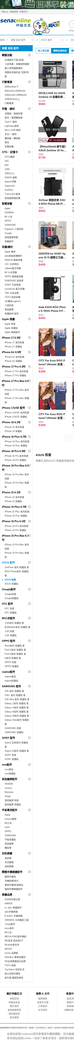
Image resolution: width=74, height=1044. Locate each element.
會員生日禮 (42, 1002)
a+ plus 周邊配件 (13, 907)
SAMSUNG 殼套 (13, 728)
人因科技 (9, 305)
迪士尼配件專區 (12, 973)
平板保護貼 (10, 839)
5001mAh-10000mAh (15, 91)
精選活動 (7, 55)
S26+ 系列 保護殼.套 (15, 695)
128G (7, 169)
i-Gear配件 (10, 924)
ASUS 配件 (46, 40)
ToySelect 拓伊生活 (14, 969)
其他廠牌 (9, 309)
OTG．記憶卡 (10, 152)
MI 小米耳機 (11, 272)
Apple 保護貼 (11, 328)
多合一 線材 (11, 134)
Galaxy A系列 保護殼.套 (17, 711)
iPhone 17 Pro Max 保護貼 (17, 400)
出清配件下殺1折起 (14, 60)
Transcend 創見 (12, 194)
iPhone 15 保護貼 (13, 501)
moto (7, 827)
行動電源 (7, 81)
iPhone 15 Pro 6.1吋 (13, 521)
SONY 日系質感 (13, 284)
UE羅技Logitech (13, 301)
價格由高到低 (60, 50)
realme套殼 (10, 676)
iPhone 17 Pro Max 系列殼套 (17, 392)
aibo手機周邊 (11, 911)
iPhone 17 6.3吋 (11, 337)
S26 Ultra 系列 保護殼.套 (17, 699)
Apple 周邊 (8, 319)
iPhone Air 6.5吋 (11, 352)
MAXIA (8, 949)
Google (8, 233)
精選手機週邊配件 (12, 871)
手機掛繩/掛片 (12, 881)
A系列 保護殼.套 (13, 658)
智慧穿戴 (7, 203)
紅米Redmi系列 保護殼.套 (17, 627)
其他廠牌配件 (9, 779)
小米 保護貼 (11, 635)
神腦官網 (14, 998)
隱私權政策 (14, 1013)
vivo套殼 (9, 769)
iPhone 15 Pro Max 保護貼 (17, 555)
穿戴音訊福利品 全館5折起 (17, 74)
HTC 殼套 (9, 608)
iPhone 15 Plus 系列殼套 (17, 511)
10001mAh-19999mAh (16, 95)
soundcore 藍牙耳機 (15, 289)
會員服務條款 (14, 1010)
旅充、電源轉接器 (14, 117)
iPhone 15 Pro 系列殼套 (16, 526)
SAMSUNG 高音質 (14, 280)
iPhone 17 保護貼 (13, 346)
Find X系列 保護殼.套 (15, 650)
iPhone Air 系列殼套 (14, 357)
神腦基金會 (14, 1002)
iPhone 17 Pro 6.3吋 (13, 366)
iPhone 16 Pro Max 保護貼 (17, 484)
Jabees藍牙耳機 (13, 268)
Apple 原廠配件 (12, 332)
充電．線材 (8, 108)
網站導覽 (14, 1017)
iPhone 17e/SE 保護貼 (16, 416)
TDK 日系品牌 (12, 293)
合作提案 (42, 1010)
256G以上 (9, 173)
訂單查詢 (42, 1006)
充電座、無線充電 (14, 113)
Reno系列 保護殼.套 (15, 645)
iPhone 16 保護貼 (13, 431)
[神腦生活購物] (30, 25)
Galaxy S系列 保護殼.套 (17, 707)
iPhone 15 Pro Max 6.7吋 (15, 537)
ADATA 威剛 (11, 177)
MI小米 (8, 823)
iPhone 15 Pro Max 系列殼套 (17, 546)
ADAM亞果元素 (12, 899)
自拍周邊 (7, 853)
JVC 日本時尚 (12, 264)
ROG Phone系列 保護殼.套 (17, 573)
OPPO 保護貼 (12, 666)
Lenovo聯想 (10, 819)
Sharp (7, 796)
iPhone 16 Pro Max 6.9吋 (15, 467)
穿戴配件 (9, 241)
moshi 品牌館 (11, 953)
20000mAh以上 (12, 99)
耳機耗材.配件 (12, 313)
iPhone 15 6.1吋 (11, 492)
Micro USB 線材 (13, 130)
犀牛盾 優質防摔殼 (14, 977)
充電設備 (9, 146)
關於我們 (14, 1006)
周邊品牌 (7, 894)
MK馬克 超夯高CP (14, 940)
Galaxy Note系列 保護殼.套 (17, 722)
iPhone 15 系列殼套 (14, 497)
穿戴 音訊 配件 (18, 40)
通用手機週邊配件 (14, 889)
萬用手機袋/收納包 (14, 885)
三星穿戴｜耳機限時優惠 (17, 64)
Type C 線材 (11, 121)
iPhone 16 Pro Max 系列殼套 (17, 476)
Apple (7, 208)
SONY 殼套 (10, 755)
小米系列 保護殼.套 (14, 623)
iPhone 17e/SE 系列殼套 (17, 412)
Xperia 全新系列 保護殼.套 (17, 744)
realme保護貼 (11, 680)
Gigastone (10, 185)
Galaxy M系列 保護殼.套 (17, 716)
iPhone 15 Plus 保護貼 (16, 515)
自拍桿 (8, 858)
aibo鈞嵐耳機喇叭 (13, 256)
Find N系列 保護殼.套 (15, 654)
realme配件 (8, 671)
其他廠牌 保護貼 (13, 804)
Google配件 (9, 589)
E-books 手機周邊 (14, 916)
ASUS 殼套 (10, 579)
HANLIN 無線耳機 (13, 260)
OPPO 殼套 (10, 662)
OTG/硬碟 (10, 157)
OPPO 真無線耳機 (14, 276)
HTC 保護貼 (11, 612)
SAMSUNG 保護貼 (14, 732)
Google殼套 (10, 594)
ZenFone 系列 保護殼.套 (17, 567)
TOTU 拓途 (10, 965)
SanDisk (9, 190)
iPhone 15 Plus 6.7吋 (14, 506)
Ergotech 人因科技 (14, 229)
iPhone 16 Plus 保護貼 (16, 445)
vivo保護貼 (10, 773)
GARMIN (9, 212)
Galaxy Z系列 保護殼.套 (17, 703)
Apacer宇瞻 (10, 181)
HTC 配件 (7, 603)
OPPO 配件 (8, 640)
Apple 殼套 (10, 324)
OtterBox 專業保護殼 (15, 957)
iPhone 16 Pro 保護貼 (15, 460)
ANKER (8, 903)
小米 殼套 (9, 631)
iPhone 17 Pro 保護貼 (15, 375)
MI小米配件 (8, 618)
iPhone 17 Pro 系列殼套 (16, 371)
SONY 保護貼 (11, 759)
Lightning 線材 (12, 126)
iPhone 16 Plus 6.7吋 (14, 436)
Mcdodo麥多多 (12, 944)
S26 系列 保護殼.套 (14, 691)
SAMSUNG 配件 (11, 686)
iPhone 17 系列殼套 (14, 342)
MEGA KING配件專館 (15, 936)
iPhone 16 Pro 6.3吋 (13, 451)
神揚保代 (23, 12)
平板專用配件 (9, 810)
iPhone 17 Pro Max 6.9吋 (15, 383)
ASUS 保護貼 (11, 584)
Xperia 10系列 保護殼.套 (17, 751)
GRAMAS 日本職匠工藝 (17, 920)
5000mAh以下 (12, 86)
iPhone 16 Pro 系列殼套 (16, 456)
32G (7, 161)
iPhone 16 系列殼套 (14, 427)
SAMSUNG (10, 225)
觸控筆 (8, 848)
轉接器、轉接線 (12, 138)
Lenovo (8, 788)
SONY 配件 (8, 737)
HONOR (9, 784)
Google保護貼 (11, 598)
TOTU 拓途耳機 (12, 297)
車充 (7, 142)
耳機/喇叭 (7, 246)
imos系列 (9, 928)
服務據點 (14, 12)
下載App (4, 12)
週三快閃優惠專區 (14, 68)
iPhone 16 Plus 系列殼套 (17, 441)
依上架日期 (43, 50)
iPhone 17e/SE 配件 (13, 407)
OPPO (8, 220)
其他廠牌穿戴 (11, 237)
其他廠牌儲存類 (12, 198)
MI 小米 (8, 216)
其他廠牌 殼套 (12, 800)
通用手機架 (10, 876)
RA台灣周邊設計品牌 (15, 961)
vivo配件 (7, 764)
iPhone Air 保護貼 (13, 361)
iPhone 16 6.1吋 (11, 422)
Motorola (9, 792)
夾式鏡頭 (9, 862)
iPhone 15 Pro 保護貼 (15, 530)
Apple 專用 (10, 251)
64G (7, 165)
